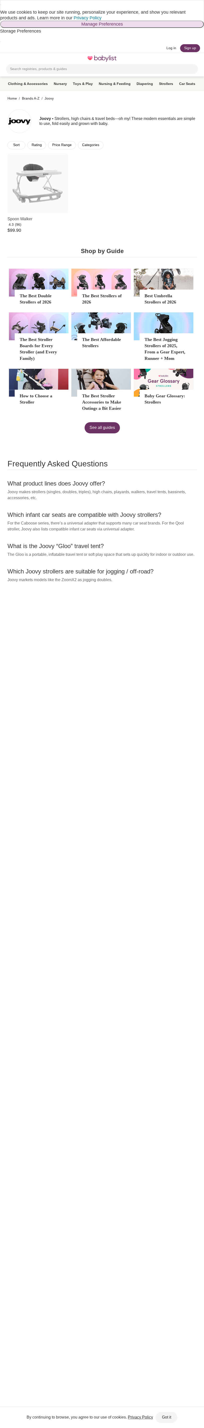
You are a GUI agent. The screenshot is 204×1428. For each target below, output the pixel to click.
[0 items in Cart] (195, 59)
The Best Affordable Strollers (101, 342)
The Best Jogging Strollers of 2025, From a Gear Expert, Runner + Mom (165, 349)
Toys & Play (83, 84)
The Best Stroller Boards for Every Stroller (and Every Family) (38, 349)
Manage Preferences (102, 24)
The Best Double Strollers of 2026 (35, 298)
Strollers (166, 84)
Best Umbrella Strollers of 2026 (160, 298)
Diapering (145, 84)
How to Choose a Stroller (36, 399)
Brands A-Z (31, 98)
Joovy (49, 98)
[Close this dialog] (0, 4)
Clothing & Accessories (28, 84)
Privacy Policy (88, 17)
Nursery (60, 84)
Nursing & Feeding (115, 84)
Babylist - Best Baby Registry (102, 58)
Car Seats (187, 84)
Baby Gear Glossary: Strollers (165, 399)
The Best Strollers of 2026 (102, 298)
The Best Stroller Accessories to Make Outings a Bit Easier (101, 402)
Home (12, 98)
